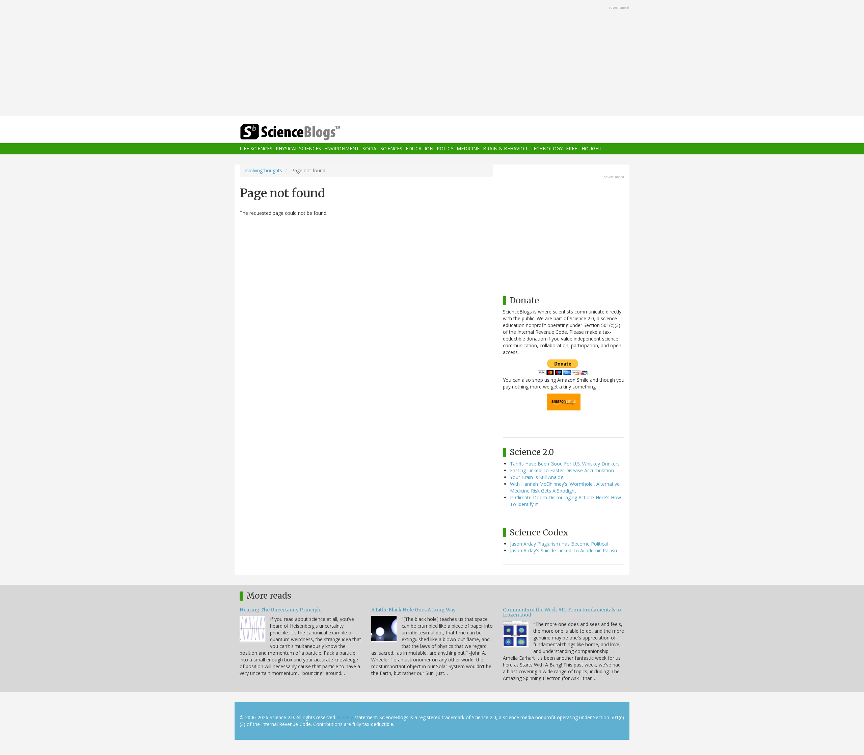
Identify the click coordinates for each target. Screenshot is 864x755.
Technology (547, 149)
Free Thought (584, 149)
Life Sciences (256, 149)
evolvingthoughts (263, 170)
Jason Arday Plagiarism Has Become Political (559, 543)
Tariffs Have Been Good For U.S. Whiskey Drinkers (565, 463)
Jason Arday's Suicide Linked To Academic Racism (564, 550)
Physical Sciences (298, 149)
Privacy (345, 717)
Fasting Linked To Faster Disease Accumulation (562, 470)
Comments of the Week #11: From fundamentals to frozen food (562, 612)
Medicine (468, 149)
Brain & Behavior (505, 149)
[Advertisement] (432, 58)
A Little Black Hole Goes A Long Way (413, 610)
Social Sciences (382, 149)
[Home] (304, 132)
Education (419, 149)
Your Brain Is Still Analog (536, 477)
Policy (445, 149)
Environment (341, 149)
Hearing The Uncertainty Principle (280, 610)
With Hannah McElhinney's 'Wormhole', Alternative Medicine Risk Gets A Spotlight (565, 487)
